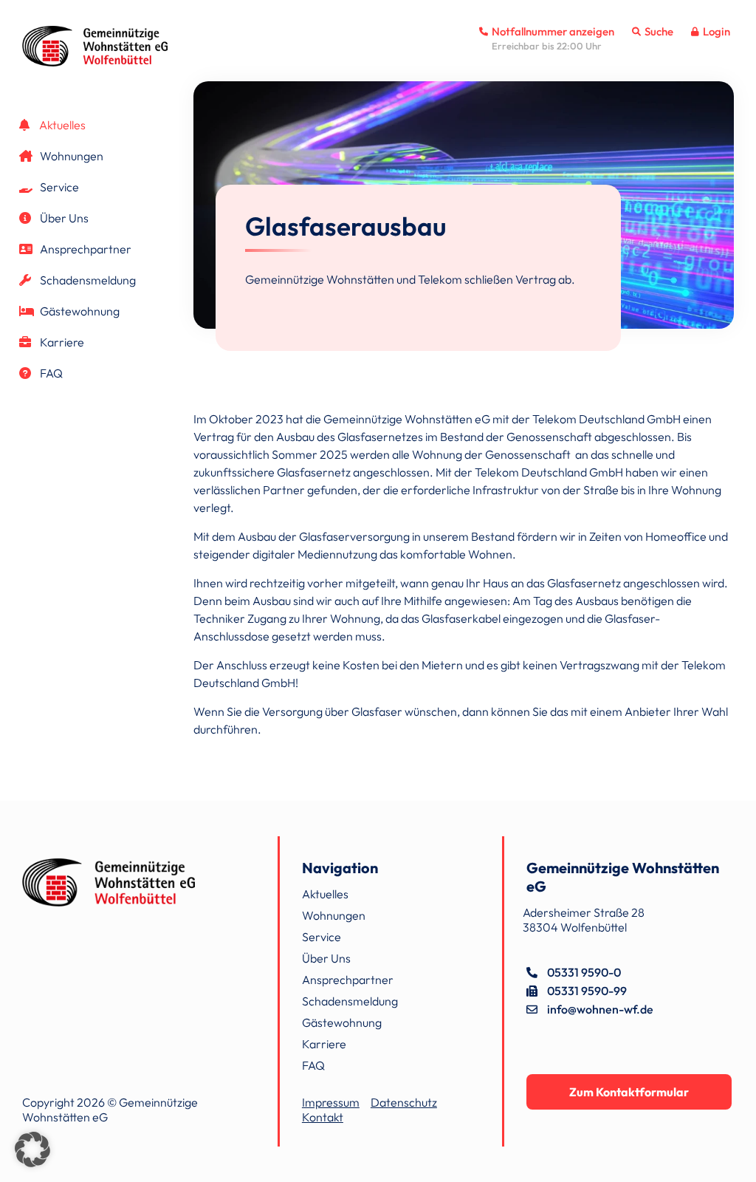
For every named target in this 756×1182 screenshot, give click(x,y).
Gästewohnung (79, 311)
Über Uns (63, 218)
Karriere (61, 342)
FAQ (50, 373)
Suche (657, 31)
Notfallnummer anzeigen (551, 31)
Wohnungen (70, 155)
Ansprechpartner (84, 249)
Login (715, 31)
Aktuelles (61, 124)
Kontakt (322, 1117)
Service (58, 187)
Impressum (331, 1102)
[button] (32, 1149)
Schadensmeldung (87, 280)
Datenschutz (404, 1102)
